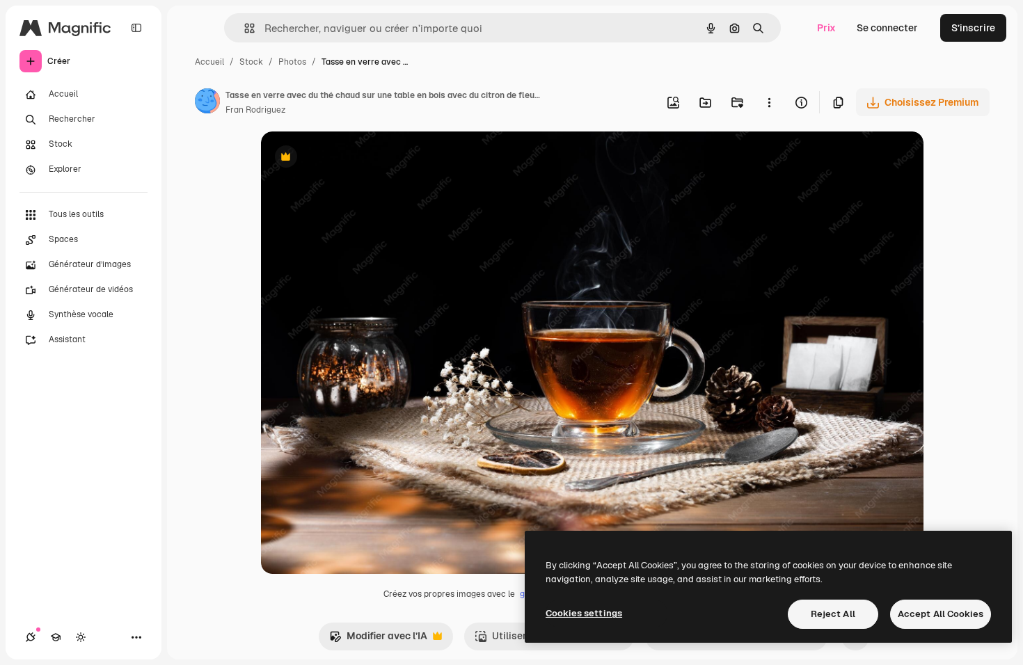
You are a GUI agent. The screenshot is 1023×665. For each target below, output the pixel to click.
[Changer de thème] (81, 637)
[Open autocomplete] (244, 28)
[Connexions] (30, 637)
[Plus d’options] (769, 102)
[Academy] (56, 637)
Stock (251, 61)
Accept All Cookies (940, 614)
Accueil (209, 61)
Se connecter (887, 28)
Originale (353, 158)
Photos (292, 61)
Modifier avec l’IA (378, 640)
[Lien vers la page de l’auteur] (207, 103)
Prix (826, 28)
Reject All (833, 614)
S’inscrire (973, 28)
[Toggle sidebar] (136, 28)
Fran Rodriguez (255, 109)
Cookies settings (584, 613)
